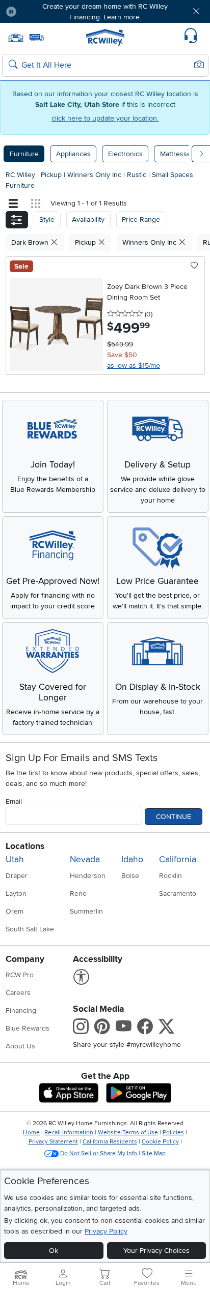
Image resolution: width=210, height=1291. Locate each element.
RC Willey (20, 174)
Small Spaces (173, 174)
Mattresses (177, 154)
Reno (78, 893)
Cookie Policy (160, 1142)
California (177, 859)
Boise (130, 875)
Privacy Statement (53, 1142)
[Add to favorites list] (194, 266)
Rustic (137, 174)
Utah (15, 859)
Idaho (132, 859)
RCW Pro (20, 975)
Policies (173, 1132)
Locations (25, 846)
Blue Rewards (27, 1028)
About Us (20, 1046)
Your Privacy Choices (156, 1250)
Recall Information (68, 1132)
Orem (14, 911)
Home (31, 1132)
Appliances (73, 154)
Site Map (154, 1153)
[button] (41, 11)
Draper (17, 875)
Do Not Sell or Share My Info (99, 1153)
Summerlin (86, 911)
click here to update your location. (105, 118)
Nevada (85, 859)
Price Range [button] (141, 219)
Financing (21, 1010)
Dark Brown (30, 242)
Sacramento (177, 893)
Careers (18, 992)
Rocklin (170, 875)
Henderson (88, 875)
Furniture (24, 154)
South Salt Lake (30, 929)
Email (14, 801)
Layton (16, 893)
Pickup (52, 174)
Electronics (125, 154)
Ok (53, 1250)
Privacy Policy (106, 1231)
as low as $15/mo (133, 365)
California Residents (110, 1142)
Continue (173, 816)
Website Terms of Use (128, 1132)
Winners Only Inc (95, 174)
